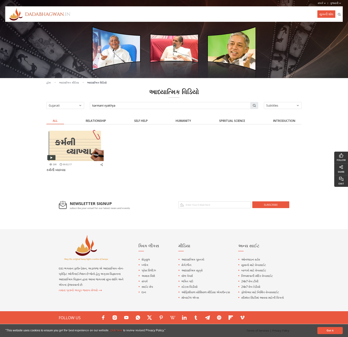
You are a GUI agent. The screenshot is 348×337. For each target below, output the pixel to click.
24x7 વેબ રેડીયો (250, 287)
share (341, 171)
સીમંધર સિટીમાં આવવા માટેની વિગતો (262, 298)
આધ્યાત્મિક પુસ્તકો (192, 259)
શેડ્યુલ (146, 259)
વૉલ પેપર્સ (187, 276)
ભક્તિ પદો (187, 281)
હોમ (48, 82)
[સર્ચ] (339, 14)
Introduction (284, 121)
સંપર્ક (145, 281)
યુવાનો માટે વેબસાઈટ (253, 265)
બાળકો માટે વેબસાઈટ (253, 270)
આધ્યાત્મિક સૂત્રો (192, 270)
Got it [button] (330, 330)
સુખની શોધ (326, 14)
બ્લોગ (145, 265)
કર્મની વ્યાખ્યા (55, 170)
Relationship (96, 121)
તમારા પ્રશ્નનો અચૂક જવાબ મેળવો (78, 290)
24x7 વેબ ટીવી (249, 281)
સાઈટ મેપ (147, 287)
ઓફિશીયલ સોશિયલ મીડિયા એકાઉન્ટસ (205, 292)
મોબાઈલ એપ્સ (190, 298)
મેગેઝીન (186, 265)
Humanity (183, 121)
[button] (166, 330)
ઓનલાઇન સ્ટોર (250, 259)
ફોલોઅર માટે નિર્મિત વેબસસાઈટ (260, 292)
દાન (144, 292)
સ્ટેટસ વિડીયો (189, 287)
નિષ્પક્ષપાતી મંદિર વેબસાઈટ (257, 276)
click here (116, 330)
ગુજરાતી (334, 3)
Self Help (141, 121)
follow (341, 160)
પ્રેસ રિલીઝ (149, 270)
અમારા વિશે (148, 276)
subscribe (271, 204)
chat (341, 183)
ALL (55, 121)
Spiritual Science (232, 121)
